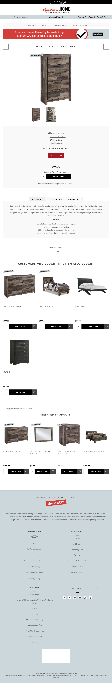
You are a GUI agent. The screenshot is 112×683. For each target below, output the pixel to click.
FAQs (34, 608)
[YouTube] (80, 597)
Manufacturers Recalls (34, 572)
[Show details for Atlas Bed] (92, 286)
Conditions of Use (35, 636)
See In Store (57, 139)
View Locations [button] (56, 142)
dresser (55, 252)
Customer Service (77, 571)
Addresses (77, 543)
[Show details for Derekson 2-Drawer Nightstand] (69, 435)
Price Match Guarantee (35, 630)
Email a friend (61, 155)
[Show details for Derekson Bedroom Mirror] (43, 435)
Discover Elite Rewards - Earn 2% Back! (93, 17)
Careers (35, 614)
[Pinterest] (75, 597)
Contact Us (74, 199)
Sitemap (35, 642)
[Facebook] (64, 597)
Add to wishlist (50, 155)
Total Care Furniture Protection (34, 560)
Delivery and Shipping (34, 619)
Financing (34, 554)
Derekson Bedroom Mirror (40, 452)
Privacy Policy (34, 578)
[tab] (37, 199)
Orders (77, 538)
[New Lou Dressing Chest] (6, 47)
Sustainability (35, 566)
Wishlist (56, 2)
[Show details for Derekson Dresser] (20, 286)
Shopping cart (77, 549)
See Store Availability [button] (58, 136)
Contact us (34, 594)
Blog (34, 542)
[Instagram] (85, 597)
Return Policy (77, 566)
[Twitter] (69, 597)
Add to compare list (56, 155)
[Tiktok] (90, 597)
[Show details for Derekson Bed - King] (96, 435)
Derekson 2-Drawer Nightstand (67, 452)
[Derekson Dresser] (106, 47)
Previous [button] (5, 415)
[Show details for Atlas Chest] (20, 352)
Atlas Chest (9, 372)
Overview (37, 199)
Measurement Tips (35, 625)
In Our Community (19, 17)
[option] (16, 448)
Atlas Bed (80, 306)
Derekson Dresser (12, 306)
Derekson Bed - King (93, 451)
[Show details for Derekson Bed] (56, 286)
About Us (34, 536)
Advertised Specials (56, 17)
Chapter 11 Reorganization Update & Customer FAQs (35, 601)
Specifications (54, 199)
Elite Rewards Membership (77, 560)
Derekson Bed (46, 306)
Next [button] (106, 415)
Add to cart (58, 176)
